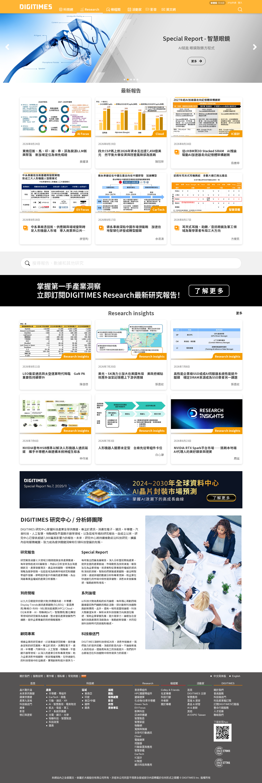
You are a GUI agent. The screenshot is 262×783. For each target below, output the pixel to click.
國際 (87, 704)
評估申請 (232, 2)
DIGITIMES (228, 683)
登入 (240, 2)
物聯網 (138, 725)
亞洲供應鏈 (141, 714)
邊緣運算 (140, 697)
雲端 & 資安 (193, 700)
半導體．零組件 (57, 693)
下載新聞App (221, 722)
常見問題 (73, 676)
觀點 (110, 693)
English (236, 676)
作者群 (164, 700)
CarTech (139, 754)
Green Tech (141, 704)
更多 (194, 61)
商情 (110, 704)
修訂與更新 (26, 714)
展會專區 (113, 707)
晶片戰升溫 (26, 689)
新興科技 (140, 711)
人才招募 (219, 711)
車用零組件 (141, 689)
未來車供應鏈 (27, 693)
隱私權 (61, 676)
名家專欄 (166, 693)
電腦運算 (140, 739)
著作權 (50, 676)
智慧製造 (140, 718)
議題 (110, 689)
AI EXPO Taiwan (196, 714)
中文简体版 (220, 676)
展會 (22, 707)
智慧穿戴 (140, 750)
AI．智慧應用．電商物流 (62, 704)
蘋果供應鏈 (26, 697)
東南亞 (88, 693)
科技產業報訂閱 (222, 700)
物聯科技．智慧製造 (60, 718)
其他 (189, 711)
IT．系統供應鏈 (57, 711)
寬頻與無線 (141, 729)
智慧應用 (192, 697)
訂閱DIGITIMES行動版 (226, 704)
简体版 (221, 2)
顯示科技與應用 (143, 764)
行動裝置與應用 (143, 746)
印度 (87, 697)
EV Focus (140, 707)
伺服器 (138, 743)
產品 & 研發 (193, 704)
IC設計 (138, 757)
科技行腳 (166, 697)
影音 (151, 9)
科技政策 (54, 722)
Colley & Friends (170, 689)
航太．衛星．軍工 (59, 707)
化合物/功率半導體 (145, 700)
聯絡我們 (219, 714)
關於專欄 (166, 704)
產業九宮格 (26, 700)
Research (92, 9)
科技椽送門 (26, 704)
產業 (48, 689)
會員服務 (219, 693)
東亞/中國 (90, 700)
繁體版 (214, 2)
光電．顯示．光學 (59, 714)
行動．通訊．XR (58, 700)
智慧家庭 (140, 722)
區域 (84, 689)
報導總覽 (113, 697)
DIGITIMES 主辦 (196, 693)
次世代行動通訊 (143, 732)
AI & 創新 (192, 707)
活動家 (137, 9)
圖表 (51, 725)
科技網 (68, 9)
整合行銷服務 (221, 707)
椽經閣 (115, 9)
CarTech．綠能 (57, 697)
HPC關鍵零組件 (143, 693)
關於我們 (25, 676)
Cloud (138, 736)
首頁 (32, 683)
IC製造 (138, 761)
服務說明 (38, 676)
